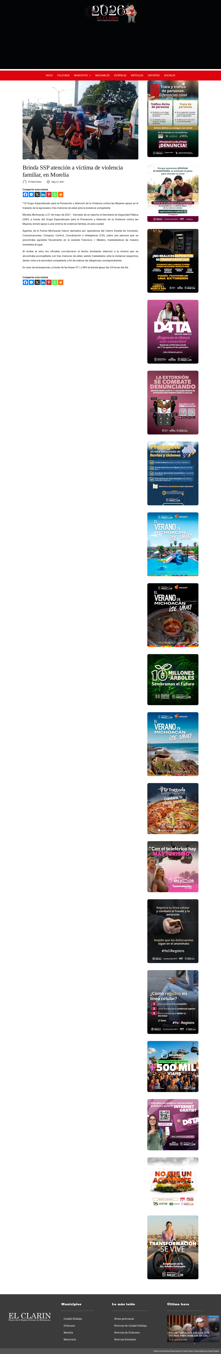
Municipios (81, 75)
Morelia (68, 1332)
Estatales (120, 75)
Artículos (137, 75)
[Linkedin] (43, 194)
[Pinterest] (49, 194)
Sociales (169, 75)
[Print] (60, 194)
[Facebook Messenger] (31, 194)
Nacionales (102, 75)
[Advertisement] (110, 48)
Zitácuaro (69, 1325)
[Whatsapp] (54, 194)
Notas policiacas (124, 1318)
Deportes (154, 75)
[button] (187, 1343)
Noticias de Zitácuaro (127, 1332)
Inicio (49, 75)
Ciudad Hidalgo (73, 1318)
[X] (37, 194)
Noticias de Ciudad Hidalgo (130, 1325)
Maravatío (70, 1339)
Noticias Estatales (125, 1339)
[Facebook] (25, 194)
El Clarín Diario (35, 182)
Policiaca (63, 75)
